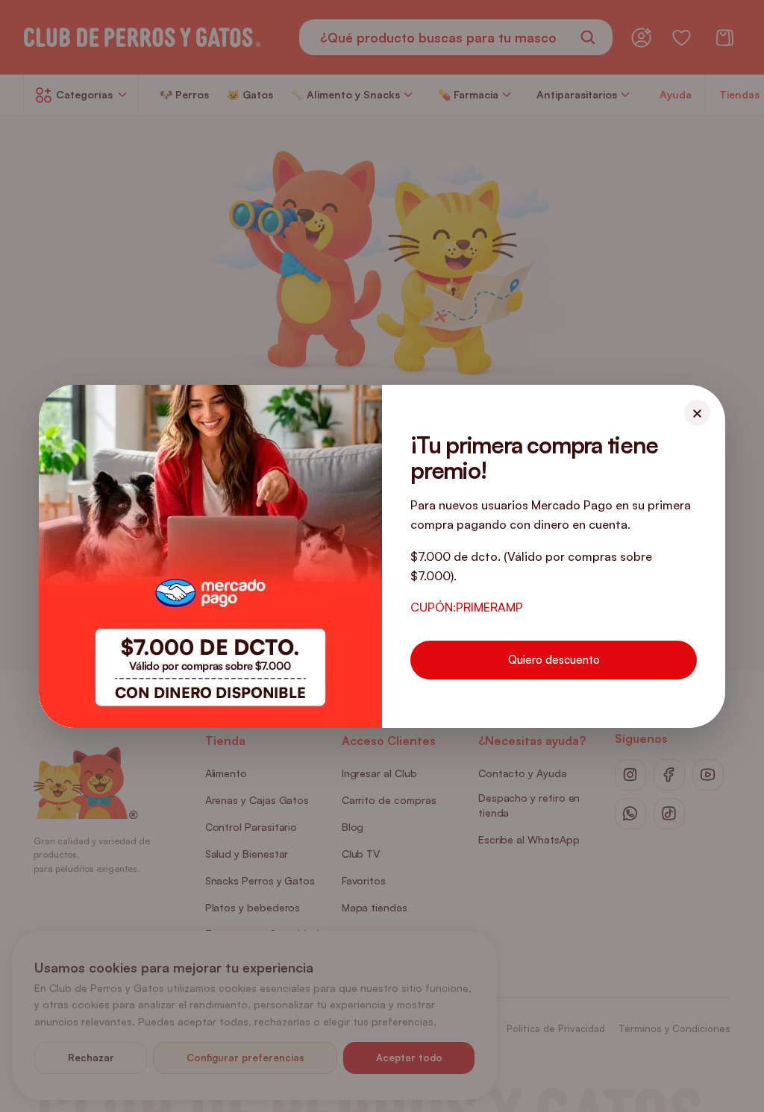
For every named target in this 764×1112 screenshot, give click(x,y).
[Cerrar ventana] (697, 413)
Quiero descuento (554, 660)
